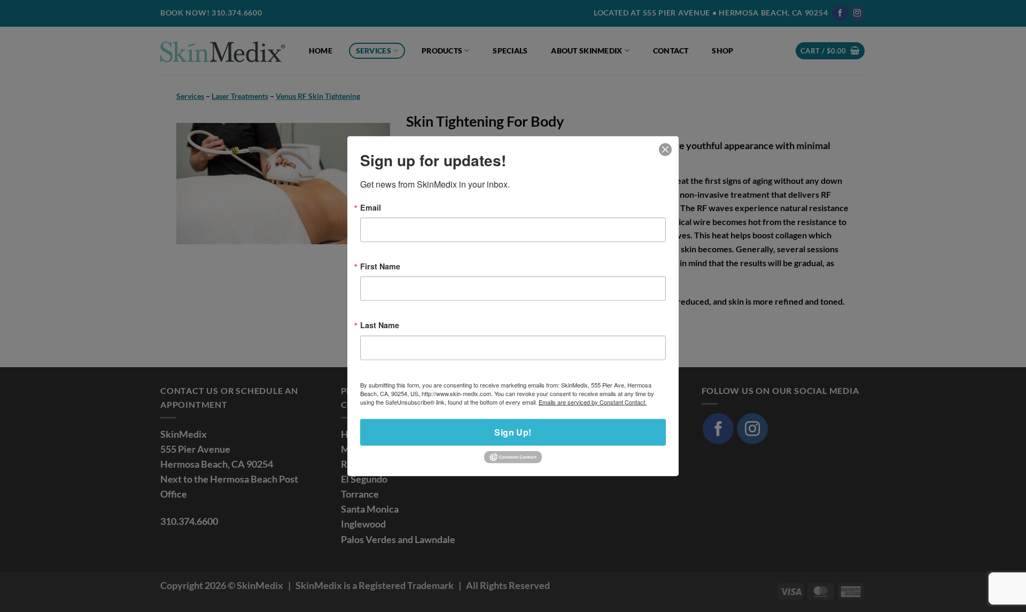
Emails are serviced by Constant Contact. (593, 401)
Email (370, 207)
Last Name (379, 325)
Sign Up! (513, 431)
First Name (380, 266)
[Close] (665, 149)
